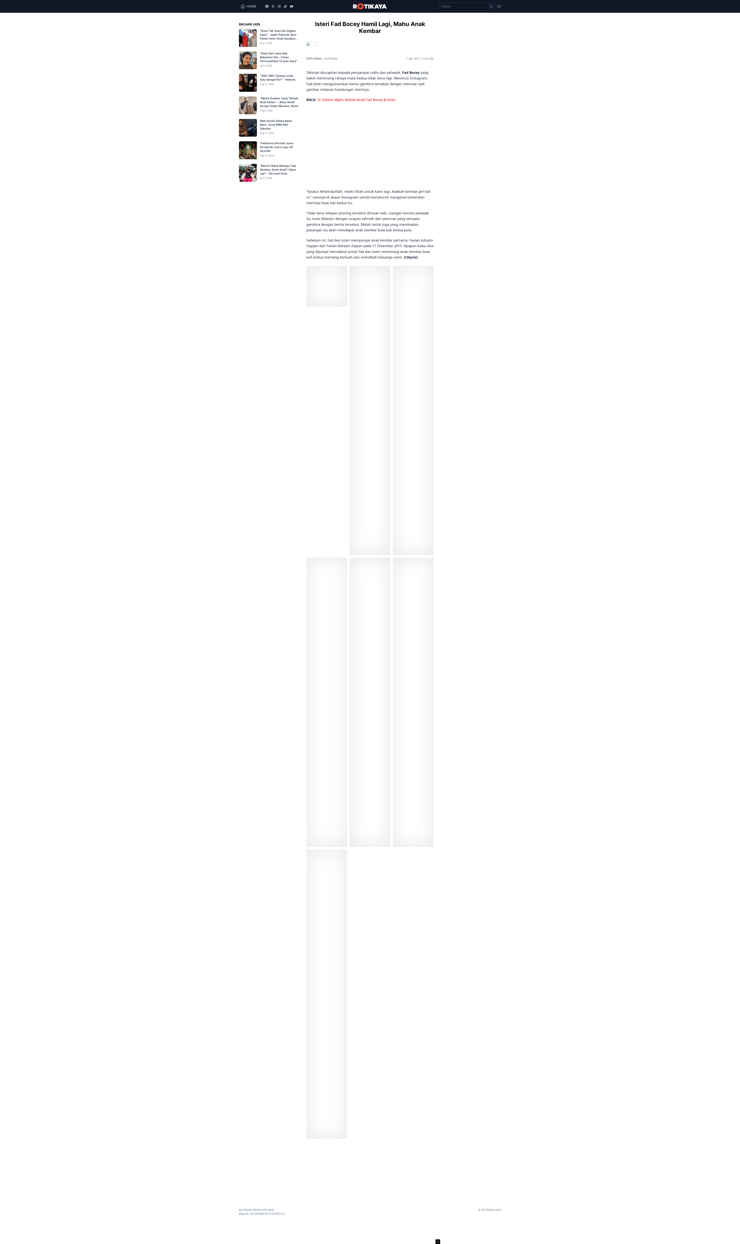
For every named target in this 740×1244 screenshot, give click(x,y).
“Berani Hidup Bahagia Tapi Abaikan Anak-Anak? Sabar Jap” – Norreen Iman (278, 169)
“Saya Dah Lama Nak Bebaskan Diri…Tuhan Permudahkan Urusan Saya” (279, 57)
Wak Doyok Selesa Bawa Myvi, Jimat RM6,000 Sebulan (276, 124)
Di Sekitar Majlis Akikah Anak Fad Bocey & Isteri (356, 99)
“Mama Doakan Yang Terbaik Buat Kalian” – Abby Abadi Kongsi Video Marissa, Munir (279, 102)
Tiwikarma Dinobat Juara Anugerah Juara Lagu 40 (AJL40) (276, 146)
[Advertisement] (370, 1172)
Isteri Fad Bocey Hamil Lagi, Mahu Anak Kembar (370, 27)
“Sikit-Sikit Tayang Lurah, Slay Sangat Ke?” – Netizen (278, 77)
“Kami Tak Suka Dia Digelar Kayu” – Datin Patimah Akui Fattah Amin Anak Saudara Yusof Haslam (278, 34)
